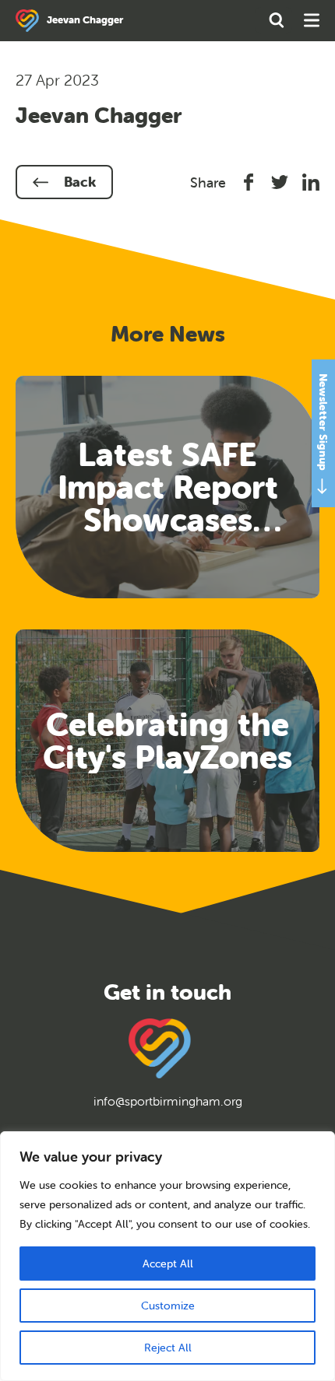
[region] (167, 1256)
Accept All (168, 1264)
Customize (168, 1306)
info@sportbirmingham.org (167, 1101)
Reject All (168, 1348)
